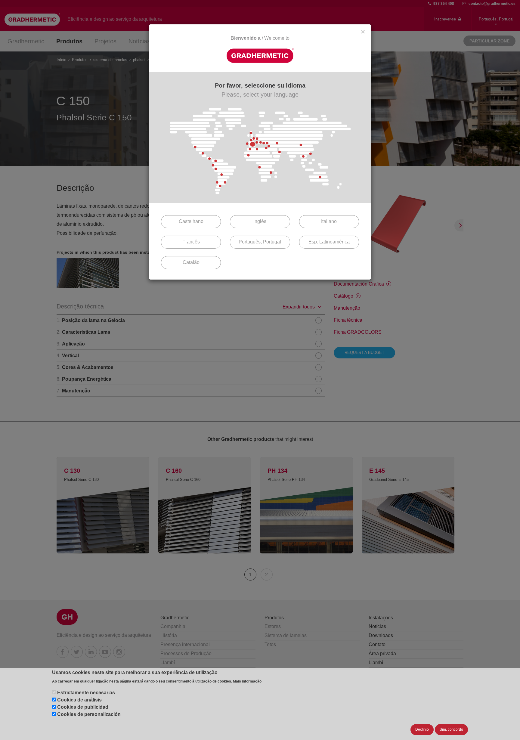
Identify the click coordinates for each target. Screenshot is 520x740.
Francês (191, 241)
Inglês (259, 221)
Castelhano (191, 221)
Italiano (329, 221)
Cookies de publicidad (82, 707)
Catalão (191, 262)
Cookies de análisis (79, 699)
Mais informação (247, 681)
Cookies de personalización (89, 714)
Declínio (422, 729)
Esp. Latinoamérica (329, 241)
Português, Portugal (260, 241)
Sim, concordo (451, 729)
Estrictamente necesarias (86, 692)
